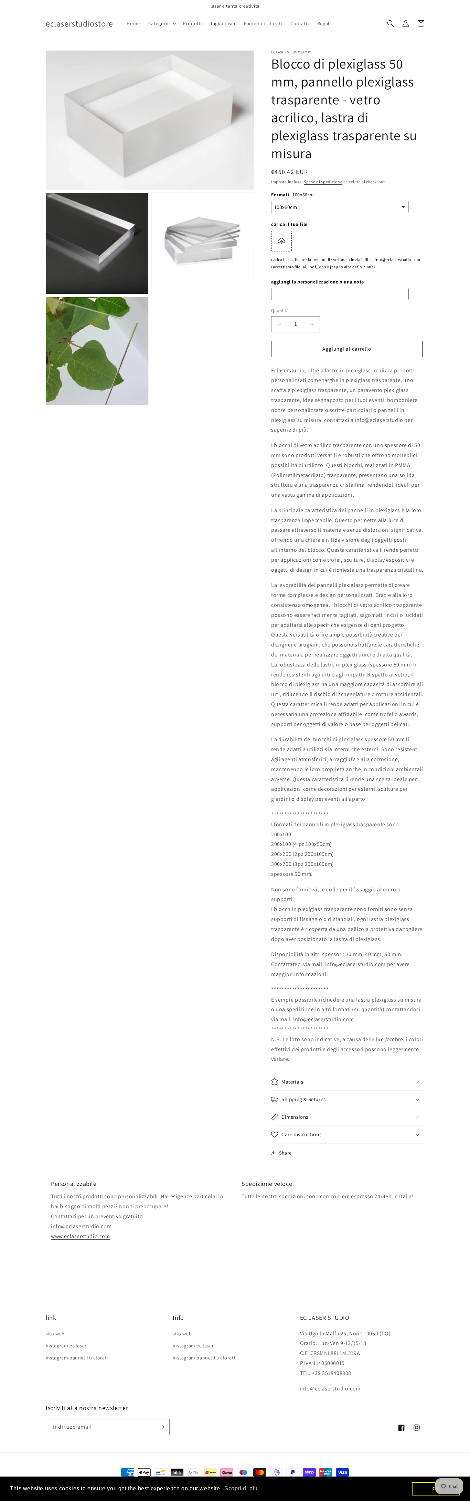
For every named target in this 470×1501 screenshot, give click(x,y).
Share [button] (285, 1153)
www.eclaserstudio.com (80, 1236)
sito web (55, 1334)
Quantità (280, 310)
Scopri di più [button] (241, 1488)
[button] (161, 23)
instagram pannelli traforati (77, 1358)
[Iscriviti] (161, 1427)
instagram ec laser (66, 1346)
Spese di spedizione (323, 181)
